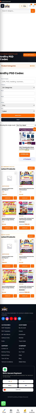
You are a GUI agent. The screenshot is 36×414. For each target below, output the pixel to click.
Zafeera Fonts (5, 337)
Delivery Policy (5, 352)
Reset (18, 119)
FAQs (20, 355)
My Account (22, 327)
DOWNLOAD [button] (24, 154)
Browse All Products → (29, 54)
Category (3, 84)
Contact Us (4, 348)
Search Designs (4, 78)
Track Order (22, 341)
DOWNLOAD (7, 198)
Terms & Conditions (7, 362)
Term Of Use (5, 358)
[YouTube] (11, 318)
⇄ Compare (27, 159)
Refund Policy (5, 355)
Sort (2, 108)
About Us (21, 348)
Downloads (22, 334)
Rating (2, 102)
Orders (21, 331)
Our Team (22, 352)
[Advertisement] (18, 33)
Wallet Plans (22, 362)
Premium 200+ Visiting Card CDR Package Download (26, 219)
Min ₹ (2, 90)
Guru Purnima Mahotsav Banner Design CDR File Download (8, 219)
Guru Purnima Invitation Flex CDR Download (26, 189)
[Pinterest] (15, 318)
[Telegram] (19, 318)
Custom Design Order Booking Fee (7, 189)
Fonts (3, 341)
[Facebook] (3, 318)
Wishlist (21, 337)
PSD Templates (5, 331)
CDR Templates (5, 327)
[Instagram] (7, 318)
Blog (20, 358)
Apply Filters (18, 115)
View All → (31, 168)
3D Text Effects (5, 334)
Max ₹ (2, 96)
